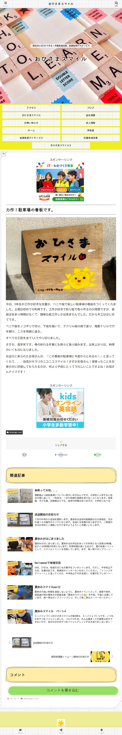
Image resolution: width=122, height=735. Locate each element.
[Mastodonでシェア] (47, 731)
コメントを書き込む (62, 690)
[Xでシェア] (20, 731)
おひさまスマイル (61, 3)
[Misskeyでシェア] (102, 731)
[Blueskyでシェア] (74, 731)
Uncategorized (15, 432)
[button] (112, 535)
